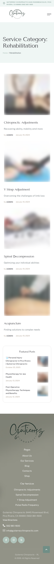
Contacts (27, 471)
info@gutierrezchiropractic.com (22, 530)
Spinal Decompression (19, 256)
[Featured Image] (27, 94)
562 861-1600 (13, 526)
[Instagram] (13, 540)
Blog (27, 466)
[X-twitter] (21, 540)
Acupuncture (12, 323)
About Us (27, 455)
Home (5, 53)
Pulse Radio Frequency (27, 505)
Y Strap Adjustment (17, 189)
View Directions (10, 520)
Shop (27, 476)
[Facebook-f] (6, 540)
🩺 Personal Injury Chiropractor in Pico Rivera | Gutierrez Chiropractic (18, 361)
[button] (46, 549)
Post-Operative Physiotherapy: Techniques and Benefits (18, 390)
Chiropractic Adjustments (21, 122)
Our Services (27, 461)
